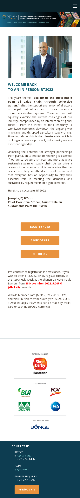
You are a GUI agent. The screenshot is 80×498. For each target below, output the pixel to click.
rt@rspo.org (23, 455)
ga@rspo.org (22, 469)
